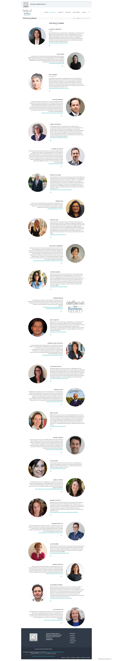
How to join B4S (76, 12)
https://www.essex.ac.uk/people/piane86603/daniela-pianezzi (49, 489)
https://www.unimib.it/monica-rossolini (54, 573)
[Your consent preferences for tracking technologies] (105, 659)
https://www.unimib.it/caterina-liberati (58, 286)
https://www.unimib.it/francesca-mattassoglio (52, 355)
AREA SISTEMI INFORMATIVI (58, 652)
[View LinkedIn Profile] (49, 45)
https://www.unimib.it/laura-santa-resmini (59, 553)
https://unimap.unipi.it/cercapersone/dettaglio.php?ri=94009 (64, 512)
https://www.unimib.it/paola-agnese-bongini (59, 88)
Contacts (84, 12)
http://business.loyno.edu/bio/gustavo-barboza (52, 112)
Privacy (33, 656)
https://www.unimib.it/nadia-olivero (58, 426)
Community (67, 12)
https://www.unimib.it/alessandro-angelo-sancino (61, 598)
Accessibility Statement (47, 656)
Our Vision (46, 12)
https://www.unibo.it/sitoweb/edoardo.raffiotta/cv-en (51, 532)
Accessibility (38, 656)
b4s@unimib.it (49, 639)
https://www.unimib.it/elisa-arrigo (56, 63)
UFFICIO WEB (49, 652)
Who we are (52, 12)
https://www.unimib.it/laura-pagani (58, 468)
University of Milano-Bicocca (53, 633)
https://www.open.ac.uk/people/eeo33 (54, 449)
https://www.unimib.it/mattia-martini (58, 331)
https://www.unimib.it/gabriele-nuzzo (54, 401)
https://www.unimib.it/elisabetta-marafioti (58, 42)
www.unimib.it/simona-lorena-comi (55, 208)
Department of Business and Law (54, 635)
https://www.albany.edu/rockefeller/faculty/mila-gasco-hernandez (48, 260)
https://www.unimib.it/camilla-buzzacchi (59, 137)
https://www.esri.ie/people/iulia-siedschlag (53, 620)
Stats (54, 656)
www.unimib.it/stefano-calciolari (55, 163)
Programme (60, 12)
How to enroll (73, 640)
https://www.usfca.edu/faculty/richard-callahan (61, 189)
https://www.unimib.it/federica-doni (58, 234)
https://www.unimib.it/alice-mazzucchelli (59, 378)
